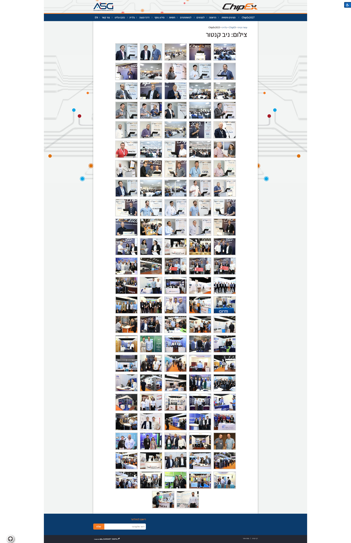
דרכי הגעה (144, 17)
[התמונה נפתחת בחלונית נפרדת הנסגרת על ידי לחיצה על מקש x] (224, 52)
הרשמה (212, 17)
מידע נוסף (160, 17)
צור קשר (106, 17)
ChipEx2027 (248, 17)
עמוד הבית (242, 27)
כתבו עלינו (120, 17)
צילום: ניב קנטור (226, 34)
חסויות (172, 17)
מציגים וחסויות (229, 17)
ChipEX (232, 27)
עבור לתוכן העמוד (175, 2)
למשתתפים (185, 17)
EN (96, 17)
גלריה (132, 17)
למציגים (200, 17)
